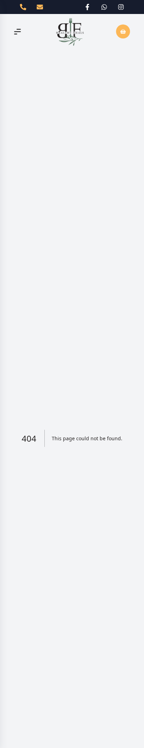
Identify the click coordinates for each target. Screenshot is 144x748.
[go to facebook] (87, 7)
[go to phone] (23, 7)
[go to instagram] (121, 7)
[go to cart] (123, 31)
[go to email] (40, 7)
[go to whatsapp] (104, 7)
